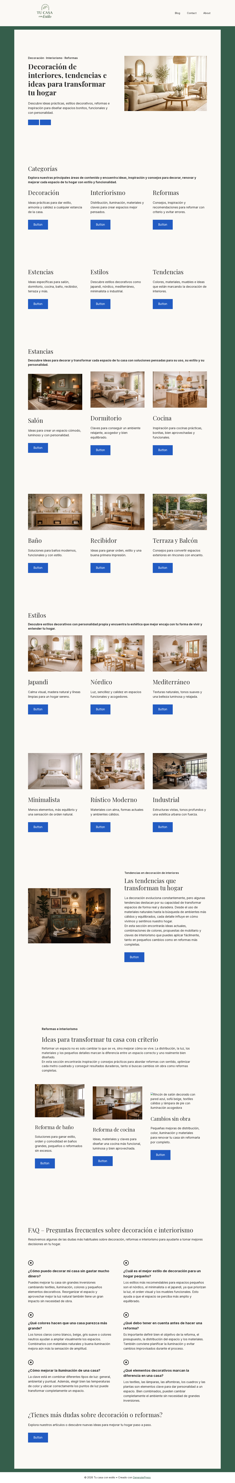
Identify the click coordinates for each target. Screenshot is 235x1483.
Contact (191, 13)
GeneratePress (142, 1477)
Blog (177, 13)
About (206, 13)
